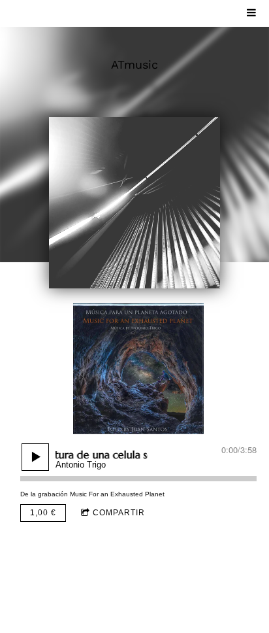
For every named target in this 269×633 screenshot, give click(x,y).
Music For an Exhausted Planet (117, 494)
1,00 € (43, 512)
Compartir (119, 512)
